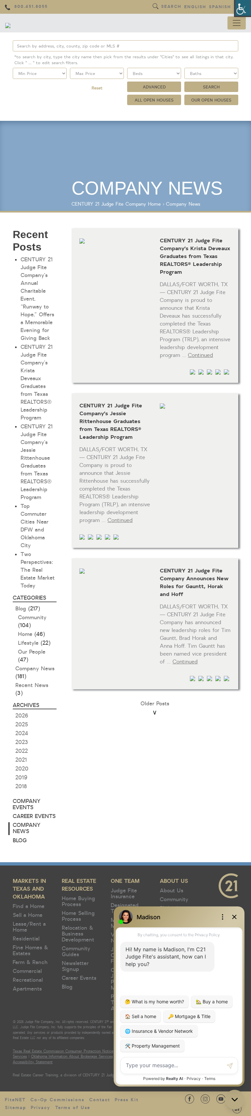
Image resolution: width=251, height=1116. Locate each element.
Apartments (27, 989)
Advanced (154, 86)
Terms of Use (72, 1108)
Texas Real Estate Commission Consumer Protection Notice (63, 1051)
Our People (31, 652)
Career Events (34, 816)
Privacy (40, 1108)
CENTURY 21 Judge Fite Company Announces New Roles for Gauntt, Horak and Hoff (194, 582)
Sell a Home (27, 915)
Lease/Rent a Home (29, 927)
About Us (174, 881)
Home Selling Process (78, 916)
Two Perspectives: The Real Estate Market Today (38, 570)
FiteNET (15, 1100)
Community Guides (76, 951)
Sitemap (15, 1108)
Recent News (31, 685)
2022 (21, 751)
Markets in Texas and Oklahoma (29, 889)
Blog (20, 608)
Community (32, 617)
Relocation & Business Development (78, 933)
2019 (21, 777)
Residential (26, 938)
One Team (125, 881)
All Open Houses (154, 99)
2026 (21, 715)
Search (171, 6)
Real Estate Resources (79, 885)
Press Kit (127, 1100)
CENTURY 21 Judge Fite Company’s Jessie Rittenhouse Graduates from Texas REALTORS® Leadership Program (110, 420)
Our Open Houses (211, 99)
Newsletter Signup (75, 966)
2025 (21, 724)
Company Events (27, 804)
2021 (21, 760)
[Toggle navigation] (236, 22)
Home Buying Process (78, 901)
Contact (99, 1100)
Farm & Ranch (30, 962)
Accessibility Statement (33, 1062)
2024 (21, 733)
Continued (200, 355)
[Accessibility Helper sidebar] (243, 8)
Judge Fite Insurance (124, 893)
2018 (21, 786)
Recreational (28, 980)
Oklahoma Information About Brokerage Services (72, 1056)
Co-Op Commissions (57, 1100)
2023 (21, 742)
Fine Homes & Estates (30, 950)
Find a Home (28, 906)
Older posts (155, 703)
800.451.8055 (31, 6)
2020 (21, 768)
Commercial (27, 971)
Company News (183, 204)
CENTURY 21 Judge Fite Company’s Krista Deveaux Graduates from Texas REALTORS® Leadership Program (195, 255)
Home (154, 204)
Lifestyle (28, 643)
